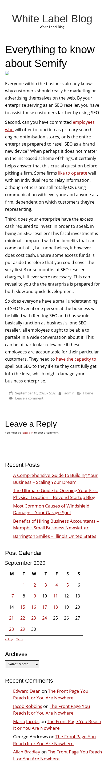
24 (44, 618)
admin (69, 393)
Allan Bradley (26, 752)
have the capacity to (76, 359)
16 (33, 607)
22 (22, 618)
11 (55, 596)
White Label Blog (52, 18)
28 (11, 629)
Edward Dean (27, 691)
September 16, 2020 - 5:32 (35, 393)
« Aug (9, 639)
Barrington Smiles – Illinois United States (54, 536)
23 (33, 618)
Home (88, 393)
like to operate (73, 173)
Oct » (19, 639)
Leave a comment (29, 398)
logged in (27, 432)
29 (22, 629)
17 (44, 607)
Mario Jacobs (26, 721)
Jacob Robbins (27, 706)
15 (22, 607)
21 (11, 618)
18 (55, 607)
